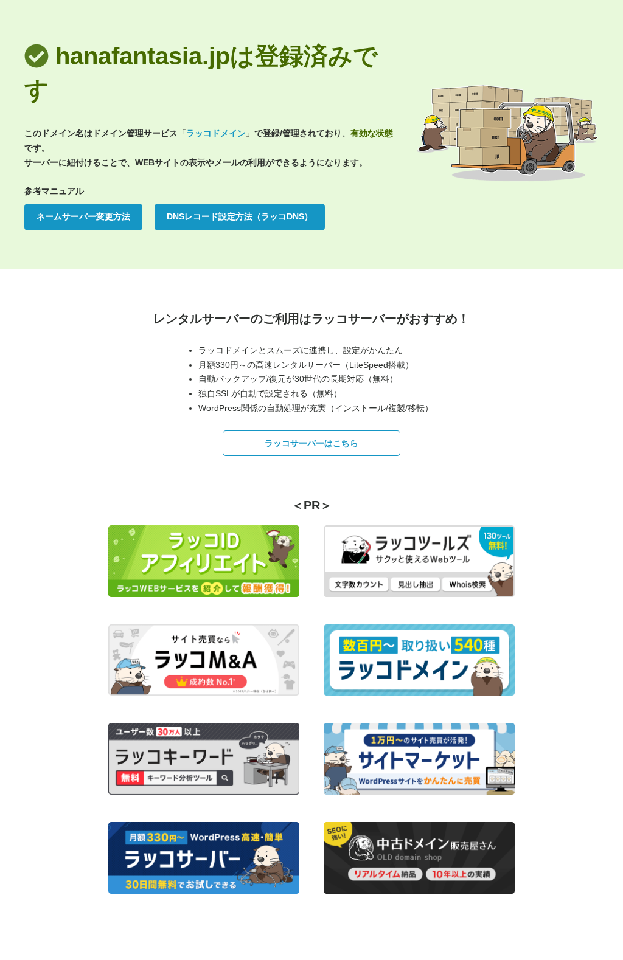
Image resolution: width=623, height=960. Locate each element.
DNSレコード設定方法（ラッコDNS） (240, 216)
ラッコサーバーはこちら (311, 443)
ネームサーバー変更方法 (83, 216)
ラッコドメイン (216, 133)
